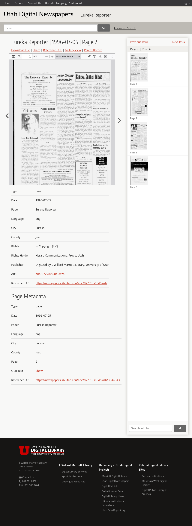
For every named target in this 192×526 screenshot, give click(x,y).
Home (7, 3)
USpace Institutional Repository (113, 503)
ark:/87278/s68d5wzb (50, 274)
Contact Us (34, 3)
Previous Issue (139, 42)
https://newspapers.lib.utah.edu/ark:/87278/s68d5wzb (71, 283)
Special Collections (72, 476)
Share (36, 50)
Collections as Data (112, 491)
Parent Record (93, 50)
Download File (20, 50)
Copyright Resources (73, 481)
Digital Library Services (74, 471)
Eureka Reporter (96, 15)
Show (39, 371)
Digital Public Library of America (154, 492)
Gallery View (73, 50)
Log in (186, 3)
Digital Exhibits (110, 486)
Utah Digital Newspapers (115, 481)
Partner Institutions (153, 476)
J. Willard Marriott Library (33, 462)
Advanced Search (125, 28)
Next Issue (179, 42)
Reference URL (52, 50)
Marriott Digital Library (114, 476)
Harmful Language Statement (63, 3)
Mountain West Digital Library (154, 483)
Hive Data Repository (113, 510)
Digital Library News (113, 496)
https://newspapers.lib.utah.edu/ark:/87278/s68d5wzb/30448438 (79, 380)
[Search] (104, 28)
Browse (19, 3)
